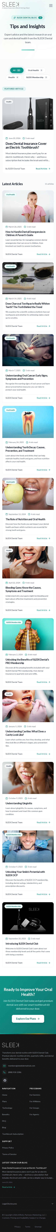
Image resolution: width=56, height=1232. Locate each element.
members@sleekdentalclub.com (21, 1066)
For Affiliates (35, 1101)
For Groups (34, 1108)
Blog (4, 1127)
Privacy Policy (8, 1148)
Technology (7, 1108)
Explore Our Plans (26, 1018)
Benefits (6, 1114)
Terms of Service (9, 1154)
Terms (27, 1226)
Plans (4, 1101)
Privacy (17, 1226)
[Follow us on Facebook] (5, 1080)
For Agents (34, 1114)
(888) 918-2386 (14, 1072)
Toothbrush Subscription (13, 1134)
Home (4, 1095)
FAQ (4, 1121)
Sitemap (38, 1226)
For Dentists (35, 1095)
